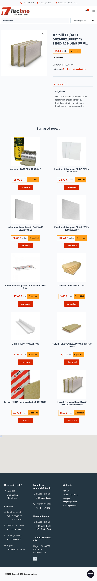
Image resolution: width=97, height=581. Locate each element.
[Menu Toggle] (93, 11)
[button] (43, 34)
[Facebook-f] (35, 559)
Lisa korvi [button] (25, 187)
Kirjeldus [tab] (60, 84)
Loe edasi (72, 187)
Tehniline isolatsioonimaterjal (74, 69)
